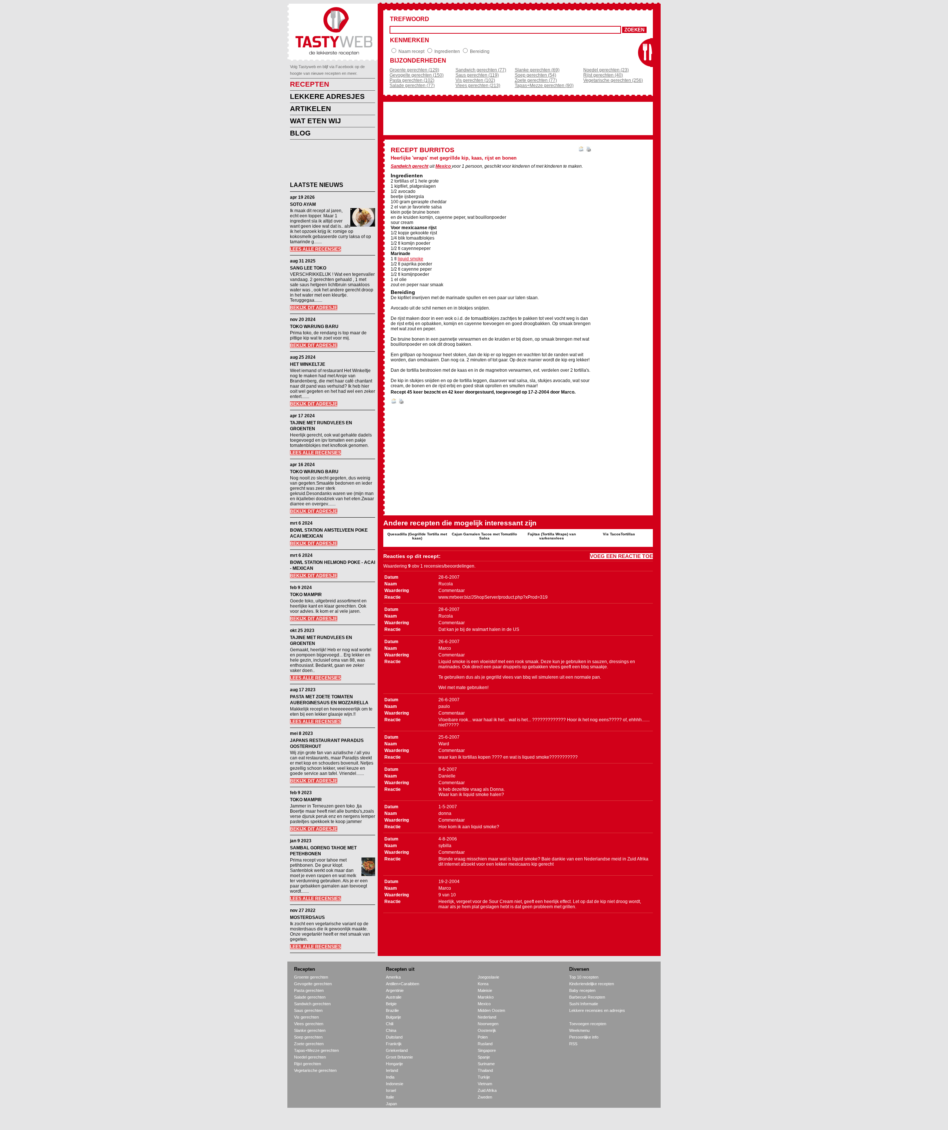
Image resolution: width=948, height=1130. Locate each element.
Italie (390, 1097)
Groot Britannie (399, 1057)
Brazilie (392, 1010)
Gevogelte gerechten (313, 984)
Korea (483, 984)
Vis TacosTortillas (619, 534)
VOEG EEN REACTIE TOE (621, 556)
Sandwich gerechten (312, 1004)
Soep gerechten (308, 1037)
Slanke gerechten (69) (537, 70)
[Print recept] (588, 150)
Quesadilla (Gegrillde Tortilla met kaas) (417, 536)
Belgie (391, 1004)
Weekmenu (579, 1030)
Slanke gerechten (310, 1030)
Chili (389, 1024)
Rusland (485, 1044)
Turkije (484, 1077)
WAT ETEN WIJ (315, 121)
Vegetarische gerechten (315, 1070)
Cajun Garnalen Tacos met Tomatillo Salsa (484, 536)
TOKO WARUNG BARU (314, 326)
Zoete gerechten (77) (536, 80)
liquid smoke (410, 258)
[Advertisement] (327, 161)
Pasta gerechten (309, 990)
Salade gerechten (310, 997)
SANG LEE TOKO (308, 268)
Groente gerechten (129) (414, 70)
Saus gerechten (308, 1010)
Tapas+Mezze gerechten (316, 1050)
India (390, 1077)
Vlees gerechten (308, 1024)
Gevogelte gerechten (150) (417, 75)
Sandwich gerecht (409, 166)
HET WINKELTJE (307, 364)
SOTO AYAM (303, 204)
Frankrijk (394, 1044)
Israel (391, 1090)
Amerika (393, 977)
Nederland (487, 1017)
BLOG (300, 133)
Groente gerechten (311, 977)
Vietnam (485, 1083)
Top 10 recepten (583, 977)
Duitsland (394, 1037)
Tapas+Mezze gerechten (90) (544, 85)
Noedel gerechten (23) (606, 70)
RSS (573, 1044)
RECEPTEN (309, 84)
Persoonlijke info (583, 1037)
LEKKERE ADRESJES (327, 96)
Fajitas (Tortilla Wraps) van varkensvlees (552, 536)
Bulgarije (393, 1017)
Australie (393, 997)
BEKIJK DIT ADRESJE (313, 307)
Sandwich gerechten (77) (480, 70)
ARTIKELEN (310, 109)
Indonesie (394, 1083)
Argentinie (395, 990)
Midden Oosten (491, 1010)
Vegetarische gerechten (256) (613, 80)
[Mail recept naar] (581, 150)
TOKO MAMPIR (306, 594)
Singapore (487, 1050)
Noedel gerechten (310, 1057)
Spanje (484, 1057)
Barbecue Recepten (587, 997)
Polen (483, 1037)
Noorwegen (488, 1024)
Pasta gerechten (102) (412, 80)
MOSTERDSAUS (307, 917)
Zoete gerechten (309, 1044)
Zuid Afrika (487, 1090)
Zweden (485, 1097)
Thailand (485, 1070)
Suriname (486, 1064)
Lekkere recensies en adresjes (597, 1010)
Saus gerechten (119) (477, 75)
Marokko (486, 997)
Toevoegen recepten (587, 1024)
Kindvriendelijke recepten (591, 984)
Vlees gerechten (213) (477, 85)
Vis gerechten (306, 1017)
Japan (391, 1103)
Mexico (443, 166)
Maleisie (485, 990)
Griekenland (397, 1050)
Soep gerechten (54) (535, 75)
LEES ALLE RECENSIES (315, 249)
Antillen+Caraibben (402, 984)
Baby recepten (582, 990)
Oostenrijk (487, 1030)
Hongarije (394, 1064)
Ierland (392, 1070)
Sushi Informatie (583, 1004)
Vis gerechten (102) (475, 80)
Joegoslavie (488, 977)
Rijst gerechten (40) (603, 75)
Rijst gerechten (307, 1064)
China (391, 1030)
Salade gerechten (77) (412, 85)
